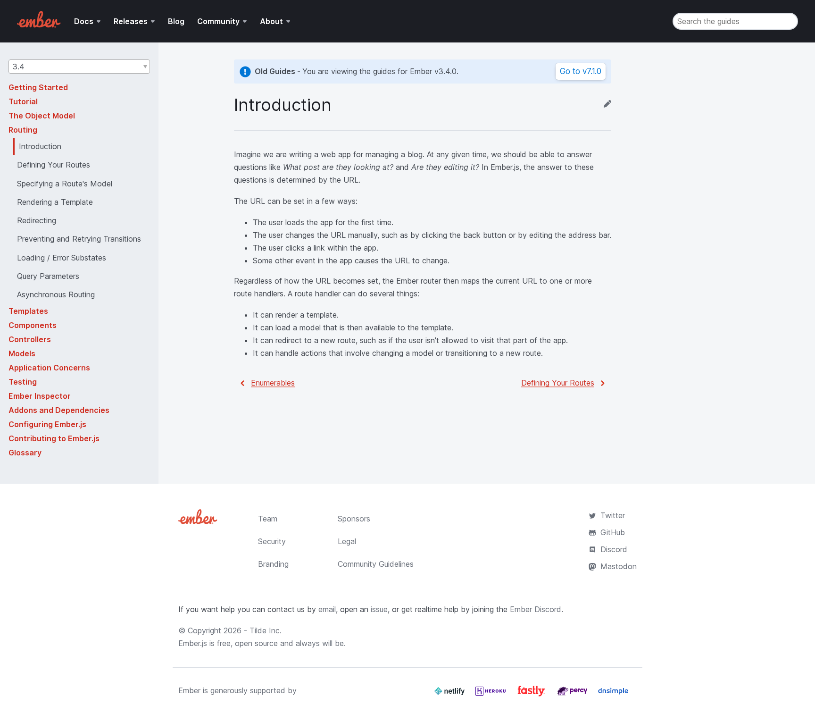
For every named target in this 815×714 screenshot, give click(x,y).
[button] (79, 66)
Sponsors (354, 518)
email (327, 609)
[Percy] (573, 694)
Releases (131, 21)
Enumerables (273, 382)
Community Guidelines (376, 564)
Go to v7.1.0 (580, 71)
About (271, 21)
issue (379, 609)
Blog (176, 21)
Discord (613, 549)
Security (272, 541)
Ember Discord (535, 609)
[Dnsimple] (613, 694)
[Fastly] (532, 694)
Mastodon (618, 566)
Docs (83, 21)
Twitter (612, 515)
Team (267, 518)
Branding (273, 564)
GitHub (612, 532)
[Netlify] (450, 694)
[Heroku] (491, 694)
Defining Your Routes (557, 382)
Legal (347, 541)
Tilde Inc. (265, 630)
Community (218, 21)
